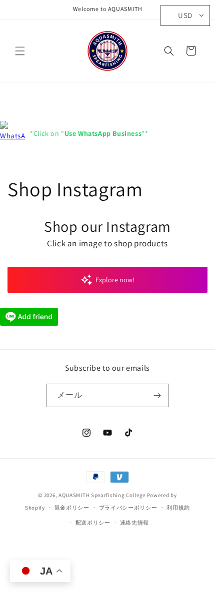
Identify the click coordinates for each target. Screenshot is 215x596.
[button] (20, 51)
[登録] (157, 395)
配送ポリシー (93, 522)
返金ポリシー (72, 507)
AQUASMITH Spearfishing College (102, 495)
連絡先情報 (135, 522)
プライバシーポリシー (128, 507)
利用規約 (178, 507)
